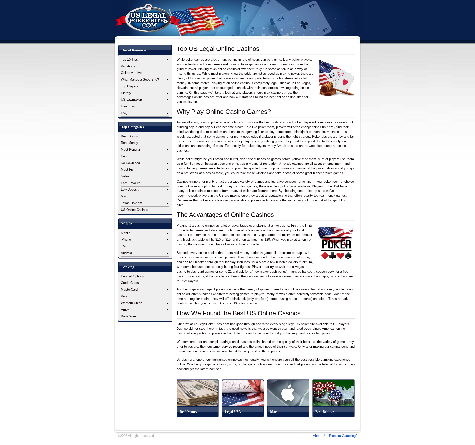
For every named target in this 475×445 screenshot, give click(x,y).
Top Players (129, 86)
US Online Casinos (134, 209)
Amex (125, 309)
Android (126, 253)
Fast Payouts (130, 183)
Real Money (129, 143)
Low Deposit (130, 189)
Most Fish (128, 169)
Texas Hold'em (131, 203)
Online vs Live (131, 73)
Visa (124, 296)
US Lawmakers (132, 99)
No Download (130, 163)
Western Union (131, 303)
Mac (124, 196)
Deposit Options (132, 276)
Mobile (125, 233)
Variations (128, 66)
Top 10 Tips (129, 59)
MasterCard (129, 289)
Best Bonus (129, 136)
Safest (125, 176)
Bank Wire (128, 316)
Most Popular (130, 149)
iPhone (126, 239)
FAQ (124, 113)
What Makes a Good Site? (140, 79)
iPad (124, 246)
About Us (319, 436)
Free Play (128, 106)
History (126, 93)
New (124, 156)
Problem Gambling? (343, 436)
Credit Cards (130, 283)
